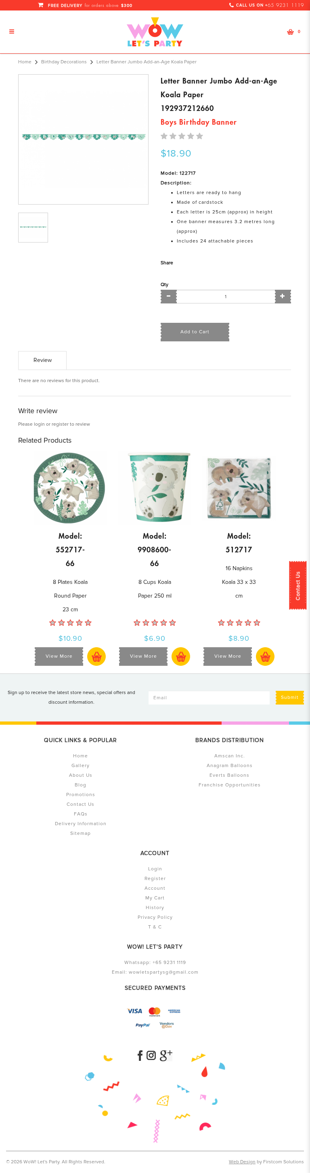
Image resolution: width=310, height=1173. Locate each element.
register (60, 424)
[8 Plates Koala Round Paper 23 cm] (70, 488)
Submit (290, 697)
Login (155, 869)
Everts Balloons (229, 775)
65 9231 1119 (286, 5)
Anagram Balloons (230, 766)
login (39, 424)
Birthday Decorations (64, 62)
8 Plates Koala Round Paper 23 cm (70, 596)
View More (59, 656)
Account (155, 888)
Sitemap (80, 833)
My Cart (155, 898)
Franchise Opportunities (230, 785)
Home (24, 62)
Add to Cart (194, 332)
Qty (164, 285)
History (155, 908)
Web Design (242, 1162)
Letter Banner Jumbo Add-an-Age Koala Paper (146, 62)
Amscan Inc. (229, 756)
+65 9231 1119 (169, 963)
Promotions (80, 795)
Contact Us (298, 585)
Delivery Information (81, 824)
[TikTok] (166, 1055)
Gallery (80, 766)
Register (155, 879)
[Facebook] (140, 1055)
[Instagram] (151, 1055)
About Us (80, 775)
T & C (155, 927)
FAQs (81, 814)
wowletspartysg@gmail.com (164, 972)
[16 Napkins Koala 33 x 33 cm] (239, 488)
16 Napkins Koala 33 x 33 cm (239, 582)
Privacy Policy (155, 917)
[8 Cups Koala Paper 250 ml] (154, 488)
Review (43, 360)
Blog (80, 785)
